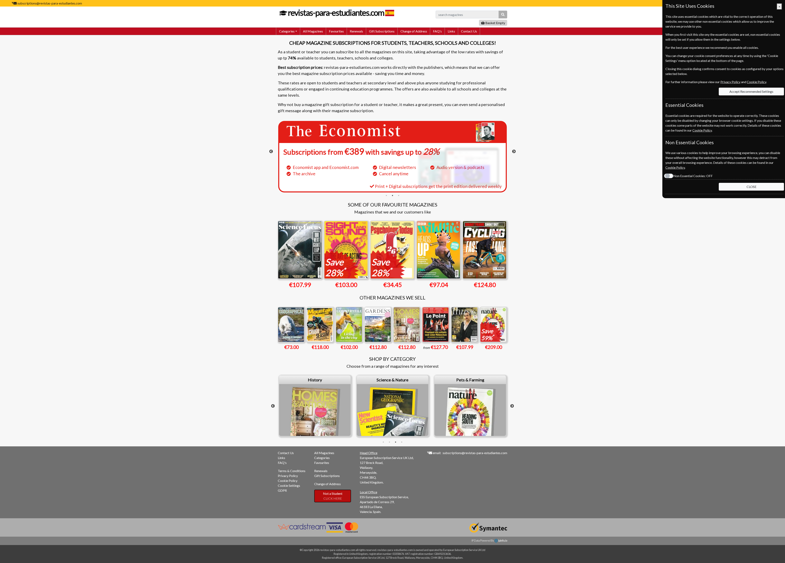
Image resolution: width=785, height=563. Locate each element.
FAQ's (437, 31)
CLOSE (751, 187)
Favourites (336, 31)
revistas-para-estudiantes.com (336, 13)
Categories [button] (287, 31)
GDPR (282, 490)
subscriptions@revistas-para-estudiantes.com (49, 3)
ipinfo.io (502, 540)
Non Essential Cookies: (693, 176)
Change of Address (413, 31)
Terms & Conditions (291, 471)
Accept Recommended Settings (751, 91)
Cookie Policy (287, 481)
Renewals (356, 31)
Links (451, 31)
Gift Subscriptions (382, 31)
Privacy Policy (288, 476)
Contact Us (469, 31)
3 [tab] (399, 195)
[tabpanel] (392, 156)
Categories (322, 458)
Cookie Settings (289, 485)
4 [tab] (402, 442)
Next (514, 152)
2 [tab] (392, 195)
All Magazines (313, 31)
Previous (271, 152)
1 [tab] (386, 195)
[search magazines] (503, 14)
